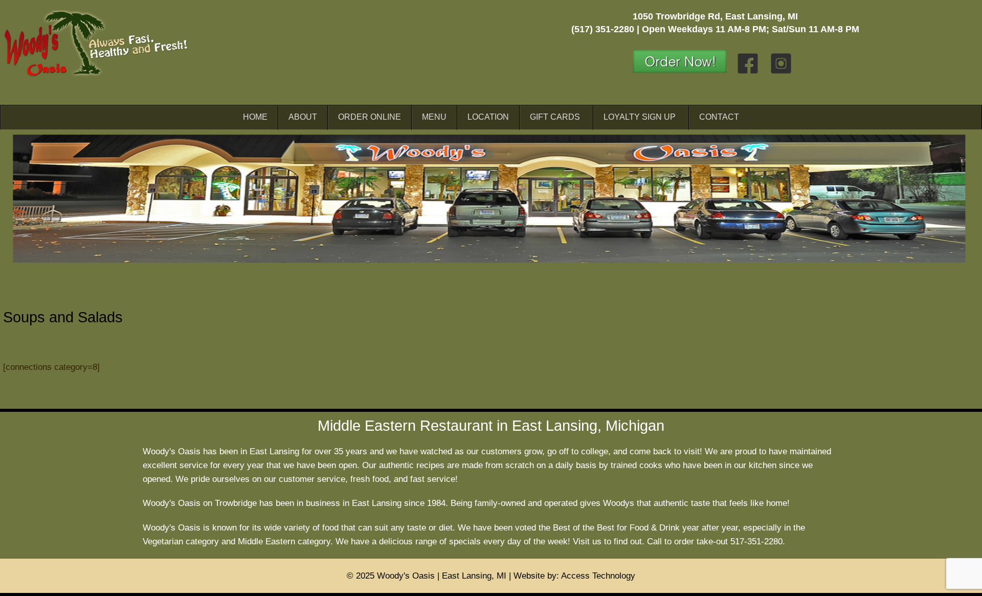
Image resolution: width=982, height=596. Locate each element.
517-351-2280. (757, 541)
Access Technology (598, 576)
